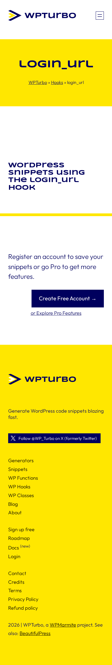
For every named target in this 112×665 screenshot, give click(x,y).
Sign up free (21, 529)
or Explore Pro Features (56, 313)
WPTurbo (38, 82)
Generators (21, 460)
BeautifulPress (35, 633)
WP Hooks (19, 486)
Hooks (57, 82)
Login (14, 556)
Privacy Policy (23, 599)
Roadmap (19, 538)
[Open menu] (100, 15)
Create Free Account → (68, 298)
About (15, 512)
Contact (17, 573)
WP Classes (21, 495)
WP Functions (23, 478)
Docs (13, 548)
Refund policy (23, 608)
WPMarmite (63, 625)
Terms (15, 590)
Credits (16, 582)
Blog (13, 504)
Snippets (17, 469)
